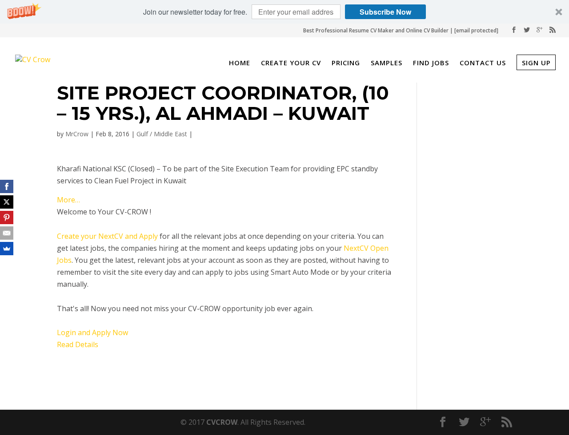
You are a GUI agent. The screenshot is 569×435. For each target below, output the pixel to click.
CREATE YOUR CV (291, 63)
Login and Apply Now (92, 332)
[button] (284, 12)
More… (68, 200)
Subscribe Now (385, 12)
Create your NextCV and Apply (107, 236)
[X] (6, 202)
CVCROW (221, 422)
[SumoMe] (6, 248)
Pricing (346, 63)
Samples (386, 63)
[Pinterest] (6, 217)
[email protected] (476, 30)
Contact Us (483, 63)
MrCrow (76, 134)
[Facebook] (6, 186)
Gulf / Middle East (161, 134)
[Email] (6, 233)
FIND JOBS (431, 63)
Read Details (77, 344)
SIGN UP (536, 62)
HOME (239, 63)
